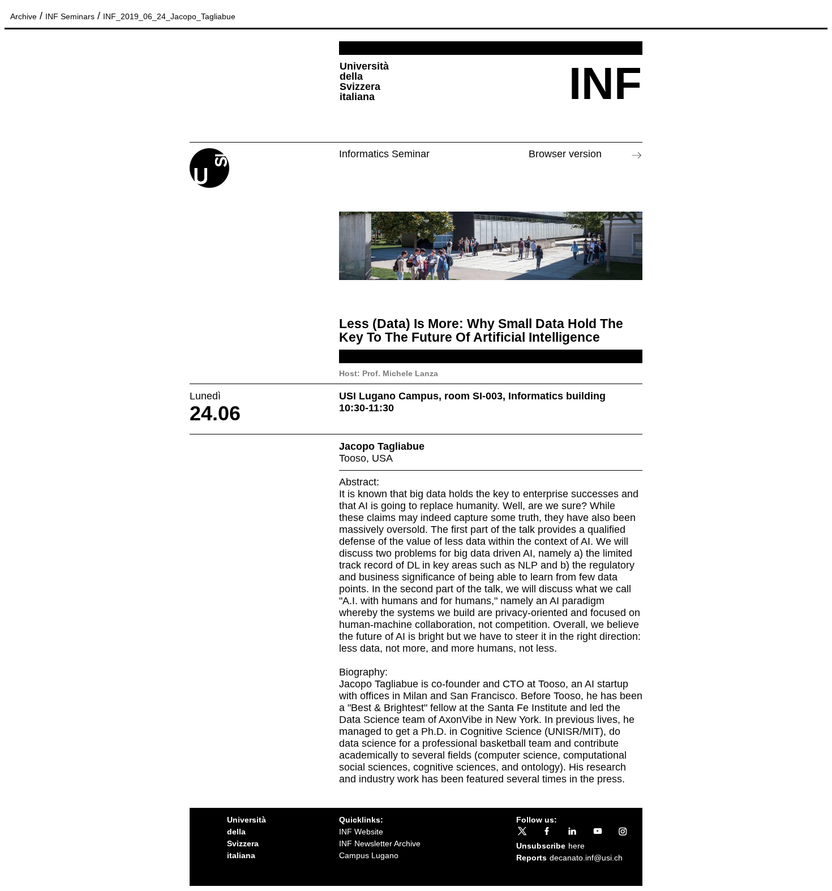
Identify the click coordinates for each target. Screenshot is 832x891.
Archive (23, 16)
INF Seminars (70, 16)
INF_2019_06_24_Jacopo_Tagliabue (169, 16)
